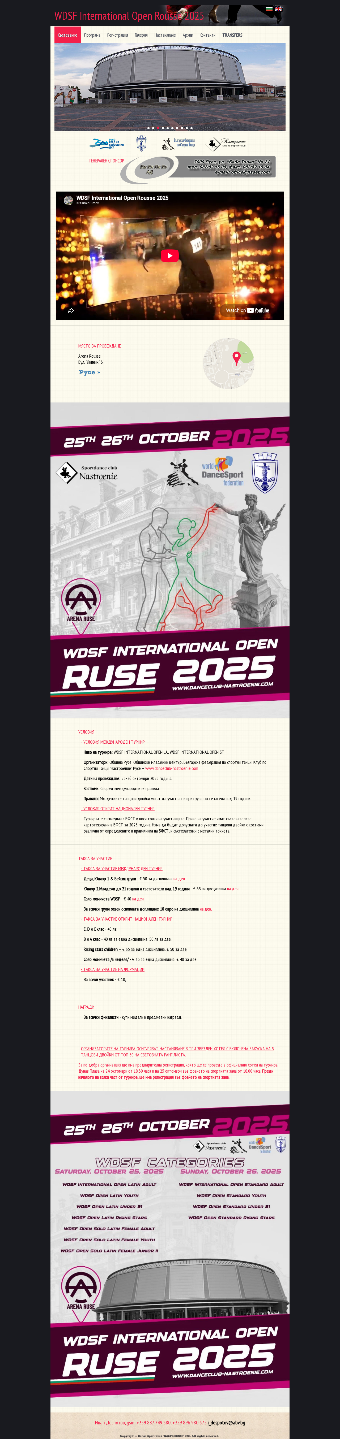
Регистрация (117, 35)
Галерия (141, 35)
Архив (188, 35)
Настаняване (165, 35)
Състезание (67, 35)
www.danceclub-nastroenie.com (171, 768)
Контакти (207, 35)
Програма (92, 35)
